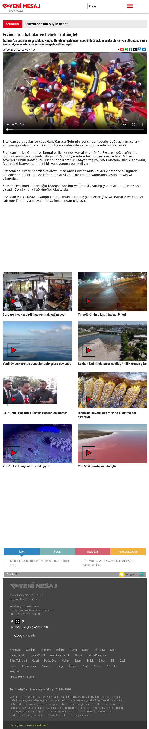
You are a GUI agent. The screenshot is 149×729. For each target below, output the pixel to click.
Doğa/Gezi (50, 660)
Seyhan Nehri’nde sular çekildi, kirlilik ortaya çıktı (112, 364)
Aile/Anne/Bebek (60, 655)
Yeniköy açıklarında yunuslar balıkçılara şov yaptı (37, 364)
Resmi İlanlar (29, 666)
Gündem (30, 650)
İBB (112, 660)
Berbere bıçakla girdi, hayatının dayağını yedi (34, 314)
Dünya (73, 650)
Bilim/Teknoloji (18, 660)
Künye (60, 666)
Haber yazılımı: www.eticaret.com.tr (29, 725)
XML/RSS (14, 671)
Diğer (102, 660)
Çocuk (78, 655)
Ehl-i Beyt (100, 650)
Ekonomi (46, 650)
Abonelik (112, 666)
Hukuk (65, 660)
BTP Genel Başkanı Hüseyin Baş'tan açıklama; (35, 413)
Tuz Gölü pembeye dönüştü (97, 466)
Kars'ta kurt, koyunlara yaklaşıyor (26, 466)
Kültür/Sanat (17, 655)
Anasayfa (15, 650)
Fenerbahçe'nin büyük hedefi (46, 24)
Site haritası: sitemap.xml (22, 676)
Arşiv (85, 666)
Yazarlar (46, 666)
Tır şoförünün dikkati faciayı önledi (102, 314)
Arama (97, 666)
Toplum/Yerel (37, 655)
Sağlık (85, 650)
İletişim (73, 666)
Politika (60, 650)
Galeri (35, 660)
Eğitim (77, 660)
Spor (113, 650)
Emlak (90, 660)
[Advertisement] (75, 245)
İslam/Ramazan (97, 655)
